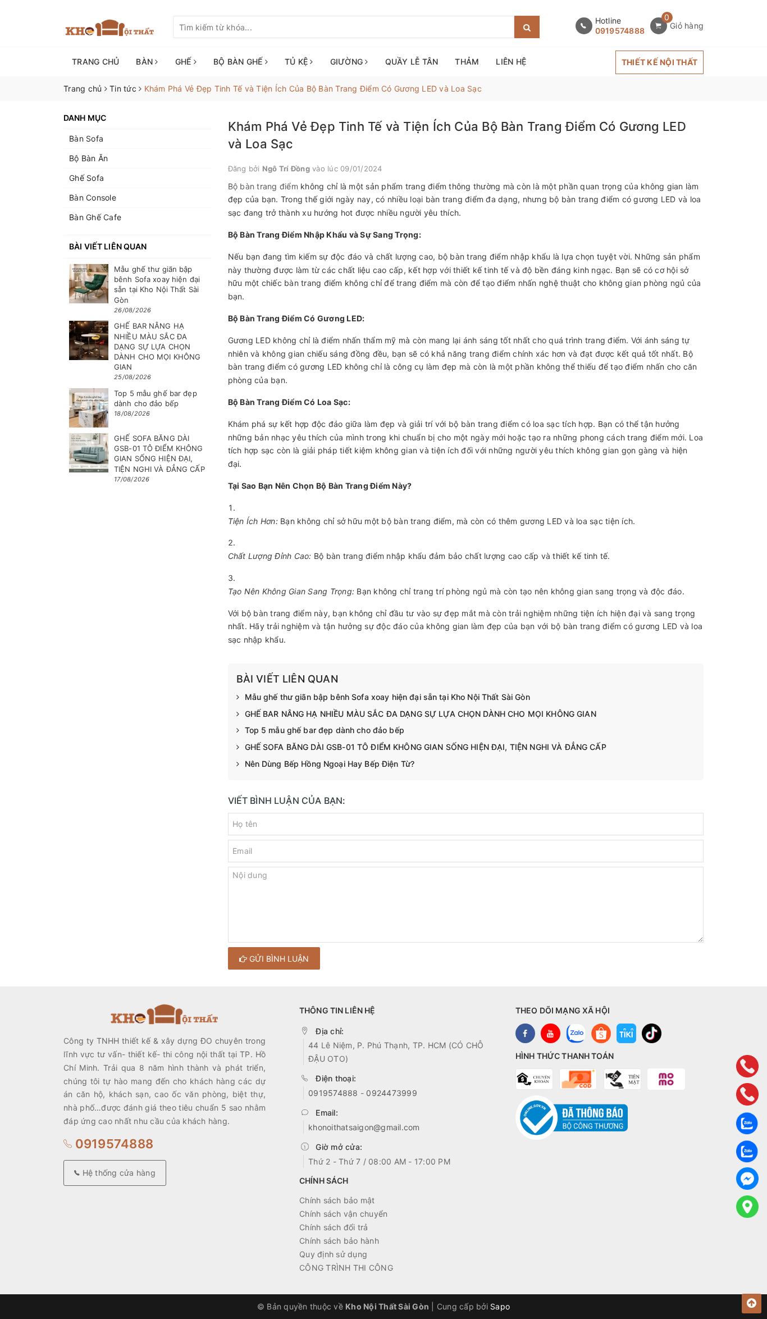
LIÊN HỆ (511, 61)
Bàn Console (92, 197)
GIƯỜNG (348, 61)
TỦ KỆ (298, 61)
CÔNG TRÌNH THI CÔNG (346, 1267)
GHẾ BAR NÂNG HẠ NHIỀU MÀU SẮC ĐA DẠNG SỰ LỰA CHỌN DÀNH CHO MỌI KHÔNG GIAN (420, 713)
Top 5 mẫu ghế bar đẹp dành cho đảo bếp (324, 730)
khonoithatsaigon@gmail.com (364, 1127)
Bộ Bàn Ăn (88, 158)
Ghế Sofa (86, 178)
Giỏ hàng (687, 25)
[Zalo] (747, 1122)
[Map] (747, 1206)
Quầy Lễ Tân (412, 61)
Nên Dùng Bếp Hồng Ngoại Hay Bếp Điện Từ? (330, 763)
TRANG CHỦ (95, 61)
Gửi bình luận (278, 958)
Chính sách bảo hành (339, 1240)
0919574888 (620, 30)
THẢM (467, 61)
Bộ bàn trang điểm (263, 186)
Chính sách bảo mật (337, 1200)
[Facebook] (747, 1178)
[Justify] (527, 27)
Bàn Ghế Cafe (95, 217)
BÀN (145, 61)
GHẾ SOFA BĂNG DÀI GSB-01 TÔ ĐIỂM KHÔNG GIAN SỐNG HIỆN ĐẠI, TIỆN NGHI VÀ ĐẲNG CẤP (425, 747)
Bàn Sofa (86, 138)
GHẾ (184, 61)
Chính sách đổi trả (333, 1227)
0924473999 (391, 1093)
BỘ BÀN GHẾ (239, 61)
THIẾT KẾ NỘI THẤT (659, 62)
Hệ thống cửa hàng (118, 1172)
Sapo (500, 1306)
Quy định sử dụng (333, 1254)
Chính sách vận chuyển (343, 1213)
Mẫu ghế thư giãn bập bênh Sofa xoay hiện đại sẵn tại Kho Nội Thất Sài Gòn (387, 697)
